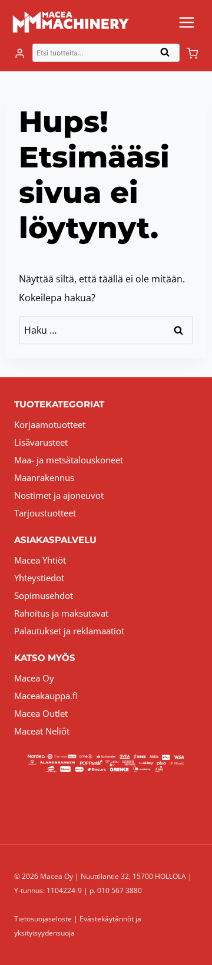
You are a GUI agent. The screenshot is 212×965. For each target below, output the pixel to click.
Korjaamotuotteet (49, 424)
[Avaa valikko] (186, 22)
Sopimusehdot (43, 595)
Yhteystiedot (39, 578)
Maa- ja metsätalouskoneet (68, 460)
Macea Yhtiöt (40, 560)
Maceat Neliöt (41, 731)
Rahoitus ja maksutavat (61, 613)
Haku (168, 55)
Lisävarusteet (41, 442)
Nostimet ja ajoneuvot (59, 495)
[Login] (19, 53)
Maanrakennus (44, 477)
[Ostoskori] (192, 53)
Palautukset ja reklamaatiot (69, 631)
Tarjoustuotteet (45, 513)
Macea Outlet (41, 713)
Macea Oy (34, 678)
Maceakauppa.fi (46, 695)
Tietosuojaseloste (43, 919)
